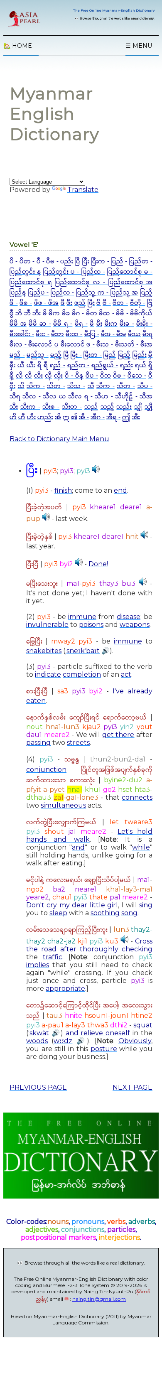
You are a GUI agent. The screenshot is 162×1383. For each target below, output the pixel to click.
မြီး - (76, 355)
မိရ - (81, 324)
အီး (136, 417)
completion (82, 674)
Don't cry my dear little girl (72, 905)
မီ (92, 324)
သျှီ (148, 407)
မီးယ (134, 334)
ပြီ (77, 261)
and (78, 847)
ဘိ (18, 313)
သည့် (107, 407)
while (141, 847)
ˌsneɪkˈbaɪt (82, 651)
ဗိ (98, 303)
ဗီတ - (120, 303)
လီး (38, 376)
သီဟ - (104, 396)
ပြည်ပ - (38, 292)
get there (118, 735)
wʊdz (63, 1041)
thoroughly (99, 949)
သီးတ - (72, 407)
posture (104, 1049)
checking (137, 949)
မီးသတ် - (127, 344)
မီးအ (146, 344)
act (126, 674)
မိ (45, 313)
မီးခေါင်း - (22, 334)
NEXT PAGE (132, 1087)
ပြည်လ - (62, 292)
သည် (91, 407)
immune (82, 617)
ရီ (46, 365)
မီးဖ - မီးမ (113, 334)
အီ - (84, 417)
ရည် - (57, 365)
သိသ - (76, 386)
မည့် (55, 355)
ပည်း (66, 261)
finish (63, 490)
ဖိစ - (26, 303)
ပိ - (13, 261)
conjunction (46, 770)
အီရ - (113, 417)
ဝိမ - (119, 376)
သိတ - (56, 386)
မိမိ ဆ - (40, 324)
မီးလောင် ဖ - (78, 344)
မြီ (66, 355)
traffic (52, 957)
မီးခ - (127, 324)
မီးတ (57, 334)
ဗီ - (107, 303)
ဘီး (36, 313)
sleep (58, 913)
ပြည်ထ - (93, 272)
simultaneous (63, 805)
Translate (82, 190)
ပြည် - (119, 261)
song (129, 913)
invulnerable (47, 625)
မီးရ (147, 334)
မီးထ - (74, 334)
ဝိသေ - (137, 376)
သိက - (36, 386)
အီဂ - (98, 417)
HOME (17, 45)
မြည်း (140, 355)
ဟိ (13, 417)
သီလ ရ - (80, 396)
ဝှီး (12, 386)
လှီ (48, 376)
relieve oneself (105, 1033)
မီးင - (42, 334)
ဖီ (63, 303)
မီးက (111, 324)
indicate (48, 674)
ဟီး (31, 417)
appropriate (65, 988)
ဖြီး (91, 303)
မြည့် (124, 355)
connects (137, 797)
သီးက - (30, 407)
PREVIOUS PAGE (38, 1087)
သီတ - (126, 386)
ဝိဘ (105, 376)
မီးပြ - (91, 334)
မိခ (66, 313)
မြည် (109, 355)
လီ (28, 376)
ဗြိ (149, 303)
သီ (91, 386)
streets (78, 743)
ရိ (39, 365)
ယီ (21, 365)
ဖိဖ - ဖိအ (46, 303)
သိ (21, 386)
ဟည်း (45, 417)
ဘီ (27, 313)
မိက (54, 313)
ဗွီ (12, 313)
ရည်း (126, 365)
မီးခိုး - (144, 324)
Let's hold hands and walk (89, 835)
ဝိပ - (92, 376)
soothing (105, 913)
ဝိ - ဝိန (74, 376)
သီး (14, 407)
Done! (98, 564)
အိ (58, 417)
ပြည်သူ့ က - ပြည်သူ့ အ (107, 292)
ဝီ (150, 376)
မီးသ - (104, 344)
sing (145, 905)
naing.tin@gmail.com (99, 1299)
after (68, 949)
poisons (91, 625)
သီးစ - (50, 407)
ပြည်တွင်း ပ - (62, 272)
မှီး (12, 365)
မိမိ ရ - (62, 324)
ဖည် (80, 303)
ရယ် (140, 365)
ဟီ (21, 417)
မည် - (17, 355)
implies (37, 965)
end (120, 490)
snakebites (43, 651)
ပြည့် (146, 292)
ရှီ (12, 376)
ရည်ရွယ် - (104, 365)
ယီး (31, 365)
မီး (99, 324)
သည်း (124, 407)
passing (38, 743)
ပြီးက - (100, 261)
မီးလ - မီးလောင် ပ (34, 344)
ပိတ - (27, 261)
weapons (135, 625)
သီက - (105, 386)
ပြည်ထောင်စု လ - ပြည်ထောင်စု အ (103, 282)
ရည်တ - (78, 365)
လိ (19, 376)
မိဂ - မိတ (84, 313)
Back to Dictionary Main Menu (59, 439)
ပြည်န (18, 292)
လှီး (58, 376)
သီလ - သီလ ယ (44, 396)
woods (37, 1041)
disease (128, 617)
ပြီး (85, 261)
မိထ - (106, 313)
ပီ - (40, 261)
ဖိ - (14, 303)
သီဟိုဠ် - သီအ (133, 396)
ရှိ (150, 365)
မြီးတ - (92, 355)
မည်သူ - (38, 355)
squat (142, 1025)
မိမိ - (122, 313)
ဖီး (69, 303)
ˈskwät (38, 1033)
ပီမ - (52, 261)
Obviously (134, 1041)
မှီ (150, 355)
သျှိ (138, 407)
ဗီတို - (137, 303)
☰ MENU (138, 45)
